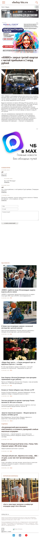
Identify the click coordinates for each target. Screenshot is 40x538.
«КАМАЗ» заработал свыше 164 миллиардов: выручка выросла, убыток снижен (18, 291)
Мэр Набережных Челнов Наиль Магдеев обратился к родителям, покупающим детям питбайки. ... (16, 418)
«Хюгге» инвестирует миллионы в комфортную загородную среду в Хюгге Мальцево (18, 505)
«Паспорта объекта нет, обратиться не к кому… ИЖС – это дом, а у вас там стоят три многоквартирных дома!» (20, 458)
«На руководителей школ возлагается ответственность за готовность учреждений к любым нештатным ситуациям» (19, 429)
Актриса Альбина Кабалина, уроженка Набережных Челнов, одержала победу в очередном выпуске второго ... (18, 393)
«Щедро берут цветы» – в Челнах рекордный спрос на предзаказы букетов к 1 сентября (18, 363)
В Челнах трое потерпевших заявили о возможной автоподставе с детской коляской (17, 327)
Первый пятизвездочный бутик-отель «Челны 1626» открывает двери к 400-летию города (19, 445)
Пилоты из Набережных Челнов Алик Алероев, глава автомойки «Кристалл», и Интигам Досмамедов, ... (19, 382)
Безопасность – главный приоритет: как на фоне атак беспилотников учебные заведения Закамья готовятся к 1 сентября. (17, 435)
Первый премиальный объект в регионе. (12, 448)
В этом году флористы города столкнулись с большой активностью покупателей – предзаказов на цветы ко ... (17, 367)
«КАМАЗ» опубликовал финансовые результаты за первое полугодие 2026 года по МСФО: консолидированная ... (18, 295)
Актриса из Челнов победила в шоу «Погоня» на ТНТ (17, 390)
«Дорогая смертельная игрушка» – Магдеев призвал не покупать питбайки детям (18, 414)
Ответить (4, 175)
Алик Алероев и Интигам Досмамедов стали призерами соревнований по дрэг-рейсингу (18, 378)
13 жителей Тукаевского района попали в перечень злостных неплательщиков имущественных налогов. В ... (18, 405)
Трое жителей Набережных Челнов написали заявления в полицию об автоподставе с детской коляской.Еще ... (17, 331)
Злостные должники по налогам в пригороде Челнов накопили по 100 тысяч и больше (17, 401)
